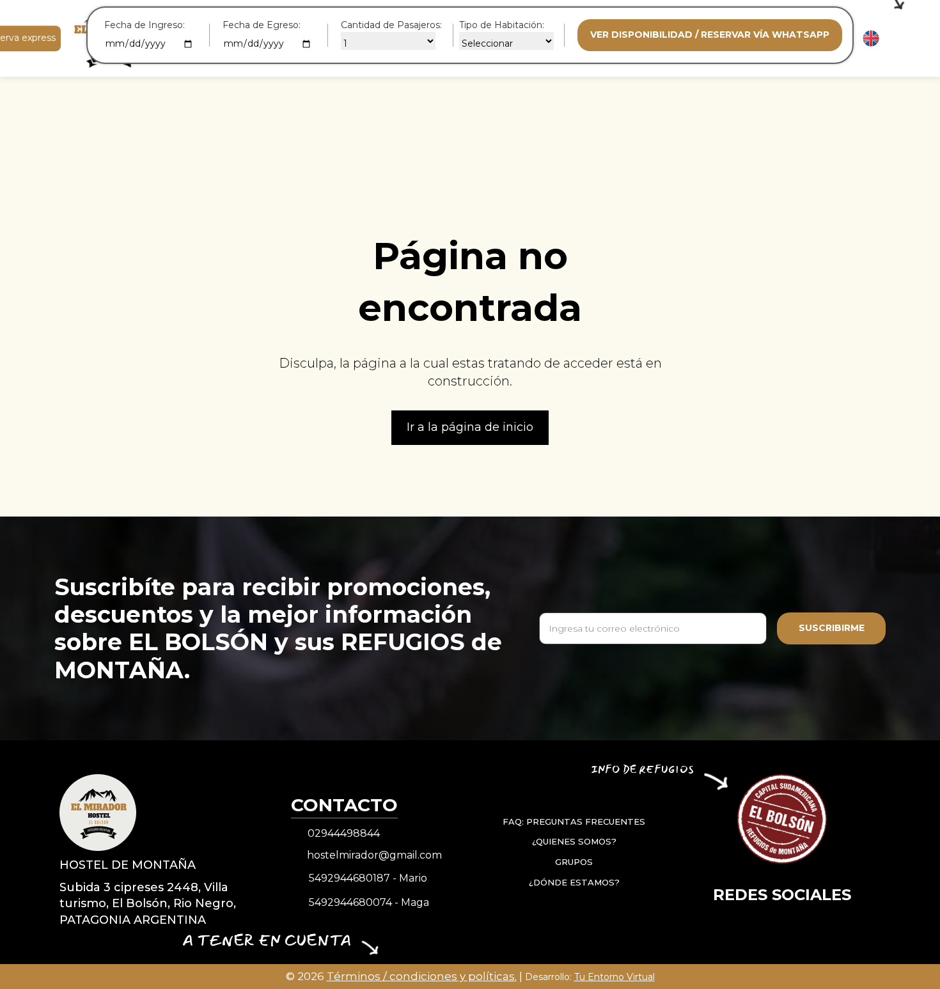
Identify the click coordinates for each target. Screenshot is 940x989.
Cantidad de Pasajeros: (391, 25)
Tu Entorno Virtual (614, 977)
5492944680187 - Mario (368, 878)
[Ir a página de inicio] (97, 812)
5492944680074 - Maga (369, 902)
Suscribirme (832, 628)
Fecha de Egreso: (262, 25)
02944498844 (344, 833)
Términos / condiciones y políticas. (422, 976)
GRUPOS (574, 862)
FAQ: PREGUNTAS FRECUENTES (574, 821)
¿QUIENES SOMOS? (574, 841)
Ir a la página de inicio (470, 427)
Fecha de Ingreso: (144, 25)
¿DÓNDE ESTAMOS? (574, 881)
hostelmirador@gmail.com (374, 855)
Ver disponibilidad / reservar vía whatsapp (709, 34)
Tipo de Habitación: (501, 25)
